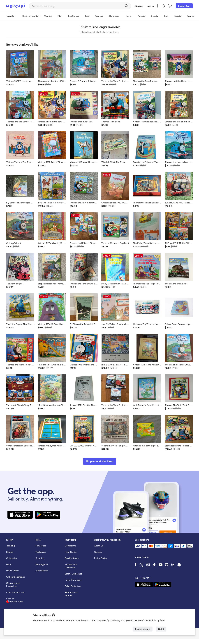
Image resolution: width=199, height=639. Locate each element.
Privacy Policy (158, 620)
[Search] (126, 6)
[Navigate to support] (138, 546)
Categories (11, 558)
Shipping (40, 558)
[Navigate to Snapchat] (179, 565)
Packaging (41, 551)
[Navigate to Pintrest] (167, 565)
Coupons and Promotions (12, 585)
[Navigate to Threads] (173, 565)
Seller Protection (73, 586)
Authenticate (42, 570)
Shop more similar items (99, 461)
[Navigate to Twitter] (142, 565)
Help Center (71, 551)
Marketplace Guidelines (71, 566)
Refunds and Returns (71, 594)
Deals (9, 564)
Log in (150, 5)
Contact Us (70, 545)
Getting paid (42, 564)
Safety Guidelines (73, 573)
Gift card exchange (15, 576)
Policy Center (100, 558)
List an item (184, 5)
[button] (163, 6)
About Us (98, 545)
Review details (142, 628)
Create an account (15, 592)
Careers (98, 551)
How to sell (41, 545)
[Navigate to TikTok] (154, 565)
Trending (10, 545)
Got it (161, 628)
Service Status (72, 558)
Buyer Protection (73, 579)
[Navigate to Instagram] (148, 565)
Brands (9, 551)
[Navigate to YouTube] (160, 565)
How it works (12, 570)
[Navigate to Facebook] (135, 565)
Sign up (139, 5)
